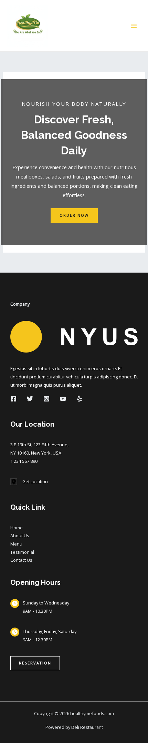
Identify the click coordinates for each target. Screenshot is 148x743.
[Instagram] (46, 399)
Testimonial (22, 552)
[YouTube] (63, 399)
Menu (16, 544)
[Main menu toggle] (134, 26)
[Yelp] (79, 399)
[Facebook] (13, 399)
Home (16, 528)
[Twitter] (30, 399)
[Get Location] (29, 482)
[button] (74, 215)
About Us (19, 535)
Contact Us (21, 560)
